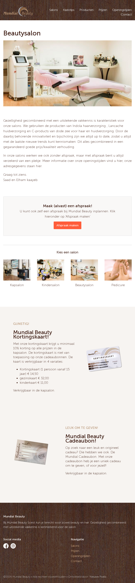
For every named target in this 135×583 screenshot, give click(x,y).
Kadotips (68, 10)
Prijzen (103, 10)
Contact (126, 14)
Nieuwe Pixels (98, 576)
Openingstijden (122, 10)
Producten (87, 10)
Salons (53, 10)
